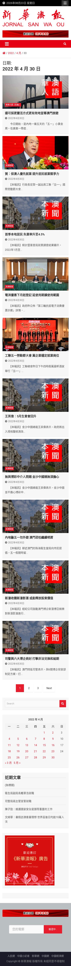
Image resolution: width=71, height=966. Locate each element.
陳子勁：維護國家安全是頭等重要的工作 (29, 809)
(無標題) (10, 785)
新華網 (35, 955)
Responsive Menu (65, 3)
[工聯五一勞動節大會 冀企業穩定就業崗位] (35, 334)
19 (18, 751)
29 (44, 757)
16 (53, 745)
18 (9, 751)
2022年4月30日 (16, 118)
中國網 (45, 955)
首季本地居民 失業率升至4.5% (25, 234)
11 (9, 745)
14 (35, 745)
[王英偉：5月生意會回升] (35, 395)
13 (26, 745)
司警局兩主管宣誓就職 (18, 801)
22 (44, 751)
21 (35, 751)
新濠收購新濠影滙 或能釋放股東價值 (29, 598)
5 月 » (17, 762)
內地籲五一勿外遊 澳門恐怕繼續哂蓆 (29, 537)
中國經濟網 (57, 955)
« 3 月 (8, 762)
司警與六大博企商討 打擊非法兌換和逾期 (32, 658)
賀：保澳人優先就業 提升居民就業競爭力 (32, 174)
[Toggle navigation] (6, 44)
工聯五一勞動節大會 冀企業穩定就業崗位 (32, 355)
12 (18, 745)
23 (53, 751)
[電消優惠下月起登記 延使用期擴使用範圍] (35, 274)
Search (62, 703)
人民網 (11, 955)
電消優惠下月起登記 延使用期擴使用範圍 (32, 295)
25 (9, 757)
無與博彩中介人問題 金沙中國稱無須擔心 (32, 476)
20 (26, 751)
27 (26, 757)
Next (49, 688)
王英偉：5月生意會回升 (20, 416)
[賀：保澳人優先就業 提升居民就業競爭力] (35, 152)
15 (44, 745)
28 (35, 757)
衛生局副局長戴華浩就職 (19, 793)
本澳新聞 (9, 165)
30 (53, 757)
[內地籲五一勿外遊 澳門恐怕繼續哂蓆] (35, 516)
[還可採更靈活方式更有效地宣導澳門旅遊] (35, 92)
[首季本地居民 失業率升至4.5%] (35, 213)
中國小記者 (23, 955)
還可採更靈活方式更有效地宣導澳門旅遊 (31, 113)
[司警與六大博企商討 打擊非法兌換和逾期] (35, 637)
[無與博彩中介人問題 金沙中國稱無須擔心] (35, 455)
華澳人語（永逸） (13, 105)
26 (18, 757)
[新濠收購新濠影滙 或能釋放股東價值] (35, 577)
